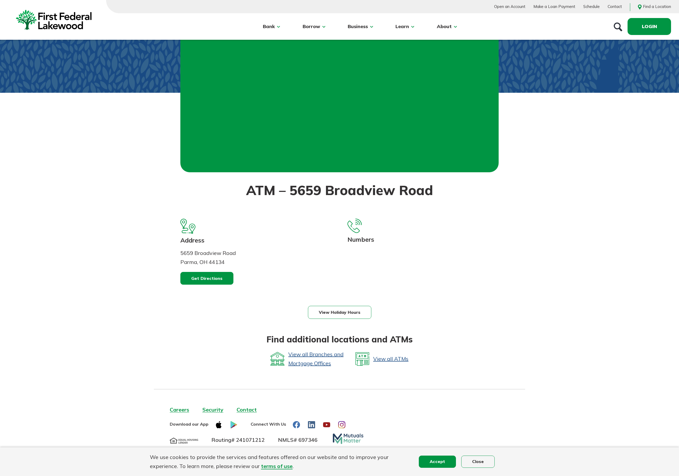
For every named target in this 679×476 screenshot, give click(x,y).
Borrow (311, 26)
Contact (615, 6)
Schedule (591, 6)
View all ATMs (390, 358)
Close (478, 461)
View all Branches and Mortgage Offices (315, 359)
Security (212, 409)
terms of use (277, 466)
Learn (402, 26)
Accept (437, 461)
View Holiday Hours (339, 312)
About (444, 26)
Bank (269, 26)
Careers (179, 409)
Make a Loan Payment (554, 6)
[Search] (618, 26)
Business (358, 26)
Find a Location (657, 6)
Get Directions (207, 278)
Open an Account (509, 6)
